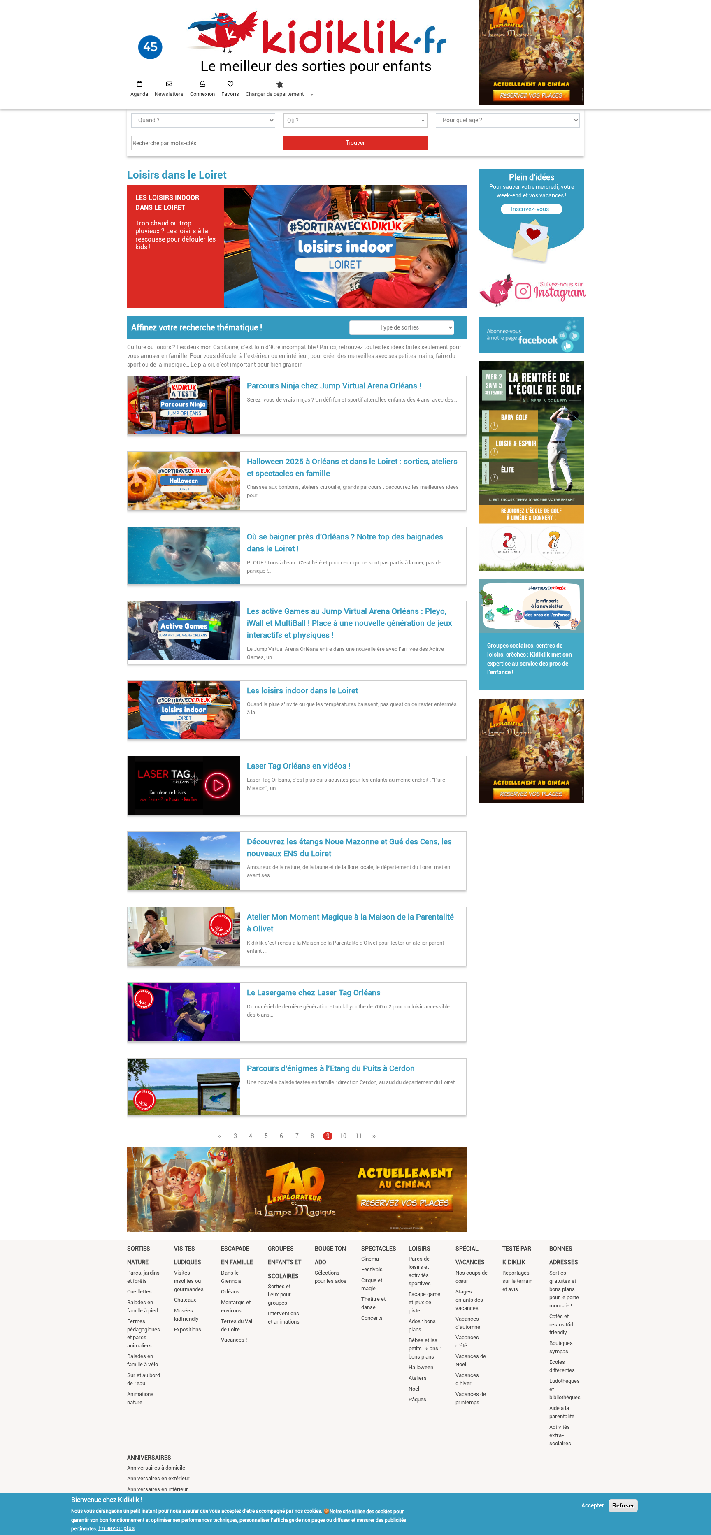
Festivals (372, 1269)
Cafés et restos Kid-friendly (562, 1324)
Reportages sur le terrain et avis (517, 1281)
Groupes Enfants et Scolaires (284, 1262)
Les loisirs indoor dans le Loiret (302, 690)
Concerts (372, 1318)
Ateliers (418, 1378)
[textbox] (355, 121)
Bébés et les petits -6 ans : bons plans (425, 1348)
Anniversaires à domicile (156, 1468)
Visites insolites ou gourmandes (189, 1281)
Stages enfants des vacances (469, 1300)
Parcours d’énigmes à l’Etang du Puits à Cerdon (331, 1068)
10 (343, 1136)
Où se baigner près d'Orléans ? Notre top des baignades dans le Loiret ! (345, 542)
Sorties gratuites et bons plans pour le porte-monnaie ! (565, 1289)
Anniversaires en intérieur (157, 1489)
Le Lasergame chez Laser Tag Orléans (314, 992)
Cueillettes (139, 1292)
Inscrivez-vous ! (531, 209)
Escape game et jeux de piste (424, 1302)
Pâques (417, 1399)
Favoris (230, 94)
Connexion (202, 94)
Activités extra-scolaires (560, 1435)
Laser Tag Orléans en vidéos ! (299, 766)
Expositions (187, 1329)
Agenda (139, 94)
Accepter (592, 1505)
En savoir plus (116, 1528)
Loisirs (419, 1248)
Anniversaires (149, 1457)
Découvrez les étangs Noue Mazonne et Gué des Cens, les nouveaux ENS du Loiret (349, 847)
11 (359, 1136)
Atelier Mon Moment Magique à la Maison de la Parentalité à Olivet (350, 923)
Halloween (421, 1367)
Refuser (623, 1505)
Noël (414, 1389)
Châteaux (185, 1300)
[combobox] (279, 87)
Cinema (370, 1259)
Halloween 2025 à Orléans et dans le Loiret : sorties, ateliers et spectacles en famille (352, 467)
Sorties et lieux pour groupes (279, 1294)
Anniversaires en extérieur (158, 1478)
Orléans (230, 1292)
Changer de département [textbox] (275, 94)
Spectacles (378, 1248)
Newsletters (169, 94)
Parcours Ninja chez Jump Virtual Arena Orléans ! (334, 385)
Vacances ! (234, 1340)
